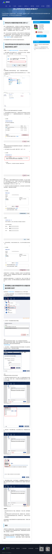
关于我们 (42, 6)
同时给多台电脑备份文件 (10, 537)
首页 (6, 6)
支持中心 (26, 6)
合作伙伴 (37, 6)
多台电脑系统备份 (11, 291)
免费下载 (32, 6)
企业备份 (19, 6)
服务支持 (18, 548)
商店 (10, 6)
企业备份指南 (30, 548)
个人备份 (14, 6)
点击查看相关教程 (7, 344)
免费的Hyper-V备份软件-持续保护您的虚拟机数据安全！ (41, 45)
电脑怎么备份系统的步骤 (13, 50)
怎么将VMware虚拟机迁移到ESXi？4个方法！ (41, 49)
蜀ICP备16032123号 (47, 552)
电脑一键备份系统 (7, 37)
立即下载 (41, 36)
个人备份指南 (24, 548)
